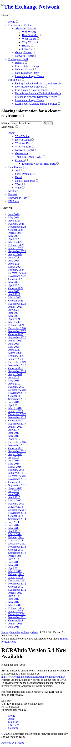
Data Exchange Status (27, 72)
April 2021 (14, 319)
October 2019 (15, 368)
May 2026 (13, 217)
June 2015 (13, 494)
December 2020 (17, 328)
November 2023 (17, 275)
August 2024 (15, 254)
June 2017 (13, 432)
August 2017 (15, 426)
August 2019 (15, 374)
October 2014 (15, 515)
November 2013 (17, 546)
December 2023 (17, 272)
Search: (5, 123)
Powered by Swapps (12, 742)
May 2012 (13, 602)
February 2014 (16, 537)
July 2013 (13, 558)
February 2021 (16, 325)
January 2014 (15, 540)
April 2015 (14, 497)
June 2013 (13, 562)
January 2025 (15, 248)
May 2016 (13, 463)
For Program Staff (18, 59)
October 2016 (15, 448)
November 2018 (17, 392)
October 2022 (15, 288)
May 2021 (13, 315)
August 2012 (15, 592)
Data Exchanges (17, 167)
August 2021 (15, 306)
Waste (18, 184)
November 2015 (17, 478)
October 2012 (15, 586)
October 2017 (15, 420)
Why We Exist (30, 42)
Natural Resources (25, 180)
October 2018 (15, 395)
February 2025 (16, 245)
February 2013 (16, 574)
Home (11, 21)
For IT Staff (14, 79)
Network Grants (24, 55)
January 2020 (15, 359)
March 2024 (15, 266)
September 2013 (17, 552)
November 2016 (17, 445)
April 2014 (14, 531)
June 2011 (13, 626)
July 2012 (13, 595)
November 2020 (17, 331)
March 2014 (15, 534)
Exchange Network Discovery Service (36, 96)
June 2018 (13, 402)
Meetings (13, 191)
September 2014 (17, 518)
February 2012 (16, 608)
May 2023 (13, 282)
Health (18, 177)
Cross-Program (23, 173)
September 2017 (17, 423)
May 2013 (13, 565)
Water (18, 187)
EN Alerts (13, 201)
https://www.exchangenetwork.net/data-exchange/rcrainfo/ (33, 676)
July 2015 (13, 491)
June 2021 (13, 312)
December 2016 (17, 442)
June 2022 (13, 291)
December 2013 (17, 543)
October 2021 (15, 300)
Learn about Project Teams (29, 76)
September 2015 (17, 485)
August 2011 (15, 623)
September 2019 (17, 371)
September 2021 (17, 303)
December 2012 (17, 580)
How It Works (30, 35)
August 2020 (15, 340)
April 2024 (14, 263)
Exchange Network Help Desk (39, 163)
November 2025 (17, 226)
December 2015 (17, 475)
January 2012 (15, 611)
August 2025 (15, 232)
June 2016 (13, 460)
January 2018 (15, 411)
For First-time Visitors (20, 25)
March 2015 (15, 500)
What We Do (29, 38)
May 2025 (13, 235)
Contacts (27, 49)
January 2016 (15, 472)
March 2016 (15, 466)
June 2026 (13, 214)
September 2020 (17, 337)
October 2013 (15, 549)
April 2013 (14, 568)
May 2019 (13, 380)
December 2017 (17, 414)
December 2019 (17, 362)
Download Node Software (29, 86)
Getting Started (23, 52)
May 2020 (13, 346)
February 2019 (16, 386)
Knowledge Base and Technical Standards (38, 93)
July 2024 (13, 257)
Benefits (19, 62)
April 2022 (14, 294)
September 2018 (17, 399)
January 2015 (15, 506)
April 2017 (14, 439)
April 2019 (14, 383)
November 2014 (17, 512)
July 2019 (13, 377)
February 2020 (16, 355)
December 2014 (17, 509)
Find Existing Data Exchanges (31, 90)
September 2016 (17, 451)
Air (17, 170)
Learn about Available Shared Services (36, 103)
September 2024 (17, 251)
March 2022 (15, 297)
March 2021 (15, 322)
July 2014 (13, 522)
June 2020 (13, 343)
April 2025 (14, 239)
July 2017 (13, 429)
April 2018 (14, 405)
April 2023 (14, 285)
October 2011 (15, 620)
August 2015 (15, 488)
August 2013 (15, 555)
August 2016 (15, 454)
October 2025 (15, 229)
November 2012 (17, 583)
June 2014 (13, 525)
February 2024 (16, 269)
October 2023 (15, 279)
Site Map (13, 721)
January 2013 (15, 577)
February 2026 (16, 223)
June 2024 (13, 260)
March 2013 (15, 571)
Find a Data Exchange (27, 66)
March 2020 (15, 352)
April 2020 (14, 349)
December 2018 (17, 389)
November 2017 (17, 417)
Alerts (34, 632)
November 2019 (17, 365)
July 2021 (13, 309)
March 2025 (15, 242)
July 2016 (13, 457)
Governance (21, 153)
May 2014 (13, 528)
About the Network (25, 28)
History (26, 45)
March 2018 (15, 408)
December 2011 (17, 614)
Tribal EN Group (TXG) (28, 156)
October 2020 (15, 334)
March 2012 (15, 605)
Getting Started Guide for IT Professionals (38, 83)
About (11, 132)
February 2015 (16, 503)
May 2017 (13, 435)
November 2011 (17, 617)
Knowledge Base (17, 197)
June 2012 (13, 598)
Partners (12, 194)
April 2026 (14, 220)
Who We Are (29, 31)
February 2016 (16, 469)
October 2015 (15, 482)
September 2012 (17, 589)
